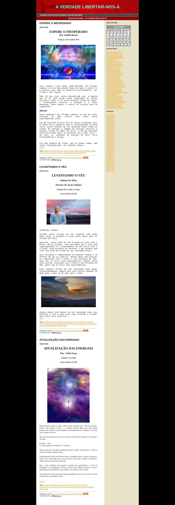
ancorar (46, 485)
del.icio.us (57, 160)
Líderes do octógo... (115, 64)
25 (115, 42)
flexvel (56, 324)
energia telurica (56, 151)
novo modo (44, 489)
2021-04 (111, 170)
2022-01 (111, 153)
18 (115, 39)
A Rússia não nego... (115, 56)
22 (129, 39)
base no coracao (66, 485)
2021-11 (111, 157)
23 (109, 42)
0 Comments (57, 158)
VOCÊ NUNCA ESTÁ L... (117, 108)
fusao (76, 151)
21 (126, 39)
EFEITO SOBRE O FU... (116, 85)
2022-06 (111, 144)
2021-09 (111, 161)
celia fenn (76, 485)
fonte (66, 324)
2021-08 (111, 163)
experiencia (48, 324)
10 (112, 37)
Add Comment (68, 158)
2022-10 (111, 136)
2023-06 (111, 121)
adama (46, 322)
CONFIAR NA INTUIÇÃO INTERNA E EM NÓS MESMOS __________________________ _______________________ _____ (87, 15)
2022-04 (111, 147)
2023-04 (111, 124)
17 (112, 39)
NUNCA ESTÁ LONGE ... (117, 102)
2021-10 (111, 159)
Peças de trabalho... (115, 104)
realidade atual (51, 326)
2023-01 (111, 130)
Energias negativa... (115, 106)
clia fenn (84, 485)
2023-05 (111, 123)
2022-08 (111, 140)
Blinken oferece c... (115, 69)
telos (65, 326)
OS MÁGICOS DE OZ (116, 81)
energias (52, 487)
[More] (42, 147)
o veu (87, 324)
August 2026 (118, 27)
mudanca (90, 487)
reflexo (59, 326)
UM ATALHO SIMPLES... (117, 87)
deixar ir (47, 151)
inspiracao (65, 487)
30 (109, 45)
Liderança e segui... (115, 62)
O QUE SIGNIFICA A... (116, 100)
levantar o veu (74, 324)
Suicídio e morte (114, 77)
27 (122, 42)
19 (119, 39)
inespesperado (85, 151)
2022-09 (111, 138)
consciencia (44, 487)
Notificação (112, 60)
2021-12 (111, 155)
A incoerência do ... (115, 68)
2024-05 (111, 115)
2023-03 (111, 126)
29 (129, 42)
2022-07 (111, 142)
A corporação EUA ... (115, 73)
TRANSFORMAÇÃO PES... (118, 92)
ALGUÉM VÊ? (113, 94)
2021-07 (111, 165)
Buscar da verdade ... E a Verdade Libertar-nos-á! (87, 18)
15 (129, 37)
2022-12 (111, 132)
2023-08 (111, 117)
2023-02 (111, 128)
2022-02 (111, 151)
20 (122, 39)
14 (126, 37)
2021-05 (111, 169)
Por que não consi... (115, 89)
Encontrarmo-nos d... (115, 83)
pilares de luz (58, 153)
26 (119, 42)
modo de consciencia (78, 487)
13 (122, 37)
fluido (71, 151)
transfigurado (82, 153)
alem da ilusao (67, 322)
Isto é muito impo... (115, 79)
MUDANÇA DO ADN (115, 98)
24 (112, 42)
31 (112, 45)
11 (115, 37)
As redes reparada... (115, 91)
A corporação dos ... (115, 71)
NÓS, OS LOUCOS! (115, 96)
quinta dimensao (69, 153)
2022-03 (111, 149)
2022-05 (111, 146)
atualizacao (54, 485)
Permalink (79, 158)
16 (109, 39)
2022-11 (111, 134)
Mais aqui (43, 111)
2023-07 (111, 119)
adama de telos (55, 322)
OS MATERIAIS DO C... (116, 58)
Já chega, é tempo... (115, 75)
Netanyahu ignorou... (115, 52)
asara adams (79, 322)
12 (119, 37)
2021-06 (111, 167)
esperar (66, 151)
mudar (82, 324)
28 (126, 42)
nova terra (48, 153)
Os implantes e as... (115, 54)
